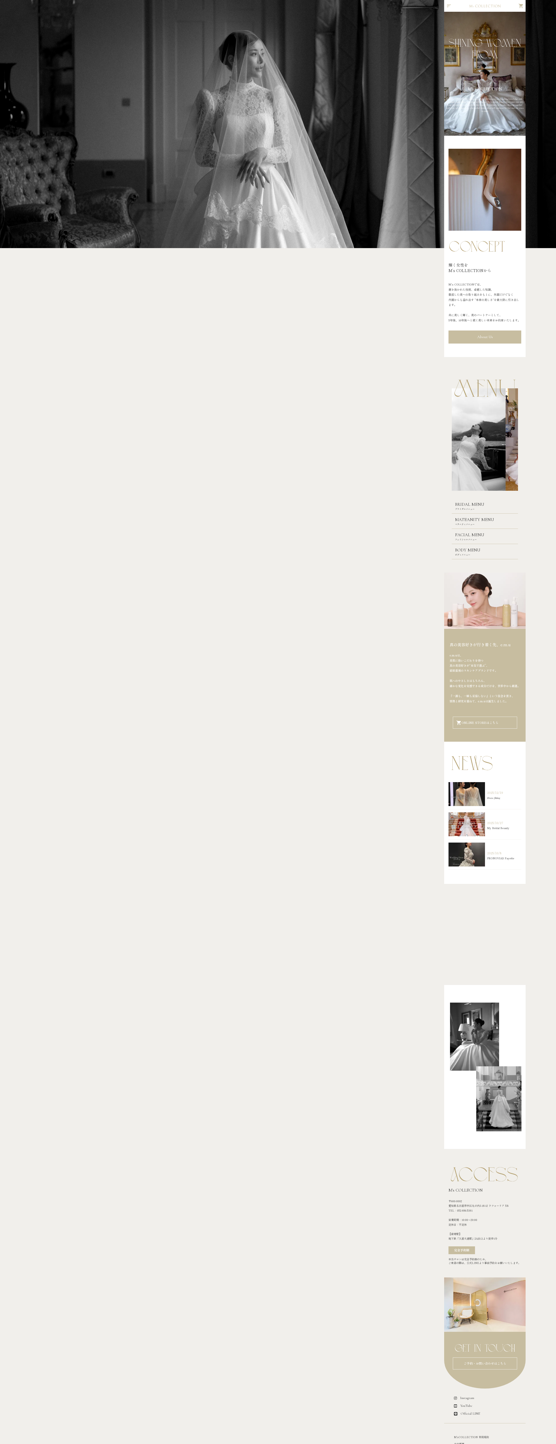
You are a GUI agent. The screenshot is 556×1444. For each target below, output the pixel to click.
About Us (485, 337)
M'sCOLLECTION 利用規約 (471, 1437)
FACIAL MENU (469, 535)
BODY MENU (467, 550)
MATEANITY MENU (474, 519)
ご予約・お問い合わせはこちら (485, 1363)
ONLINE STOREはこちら (480, 723)
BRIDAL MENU (469, 504)
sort (449, 5)
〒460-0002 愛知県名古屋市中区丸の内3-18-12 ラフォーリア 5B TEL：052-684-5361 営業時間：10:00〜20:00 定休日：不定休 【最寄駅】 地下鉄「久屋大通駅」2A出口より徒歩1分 (478, 1219)
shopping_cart (521, 5)
